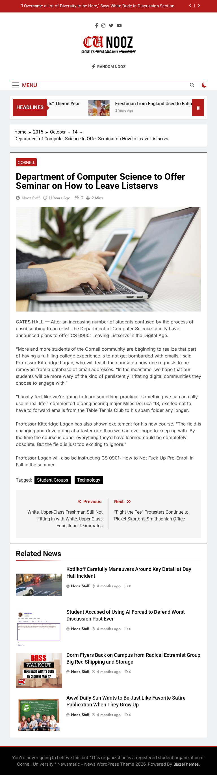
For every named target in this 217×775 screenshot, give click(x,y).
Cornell (26, 162)
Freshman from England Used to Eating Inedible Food (161, 103)
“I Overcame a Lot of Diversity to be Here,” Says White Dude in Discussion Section (97, 6)
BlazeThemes (186, 764)
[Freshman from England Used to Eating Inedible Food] (90, 111)
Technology (88, 480)
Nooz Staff (31, 198)
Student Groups (52, 480)
